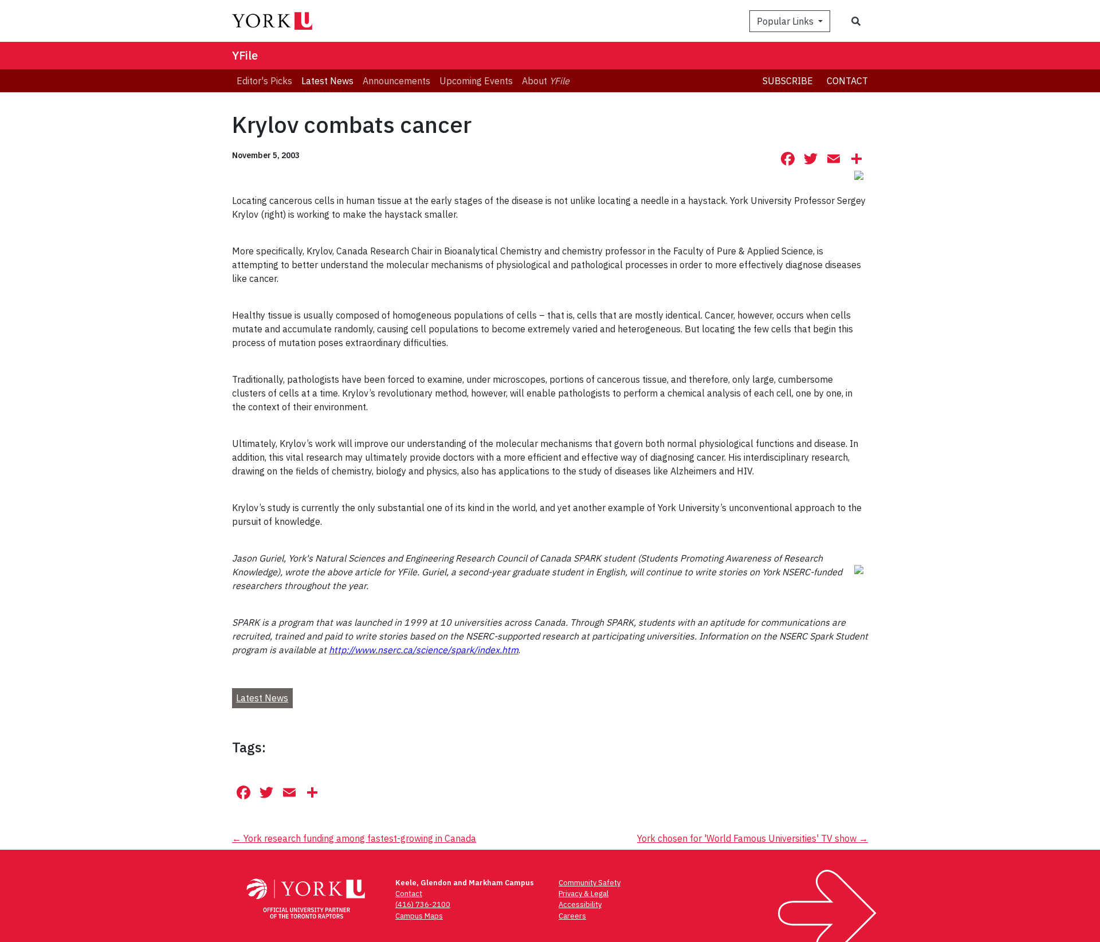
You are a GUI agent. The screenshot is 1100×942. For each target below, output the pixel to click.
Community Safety (589, 883)
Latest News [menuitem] (327, 81)
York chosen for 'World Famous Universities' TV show (752, 838)
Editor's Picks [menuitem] (264, 81)
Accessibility (580, 904)
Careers (572, 916)
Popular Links (786, 21)
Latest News (262, 698)
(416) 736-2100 (422, 904)
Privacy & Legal (583, 893)
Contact (847, 81)
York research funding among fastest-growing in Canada (354, 838)
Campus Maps (419, 916)
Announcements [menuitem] (396, 81)
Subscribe (788, 81)
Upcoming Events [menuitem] (476, 81)
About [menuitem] (545, 81)
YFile (245, 55)
